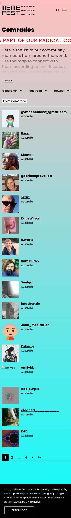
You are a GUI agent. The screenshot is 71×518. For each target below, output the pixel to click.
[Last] (39, 457)
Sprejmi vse (19, 510)
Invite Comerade (14, 101)
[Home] (20, 10)
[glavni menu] (64, 10)
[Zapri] (65, 489)
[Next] (32, 457)
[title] (57, 10)
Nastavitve (34, 502)
